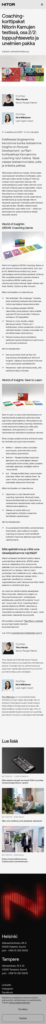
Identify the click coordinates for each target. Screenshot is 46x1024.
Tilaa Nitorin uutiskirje (33, 621)
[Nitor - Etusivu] (8, 4)
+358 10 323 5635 (18, 950)
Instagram (7, 988)
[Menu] (42, 4)
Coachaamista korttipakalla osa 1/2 (26, 633)
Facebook (7, 992)
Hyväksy (23, 1009)
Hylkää (23, 1018)
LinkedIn (6, 984)
